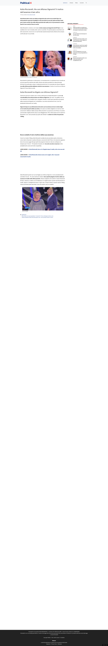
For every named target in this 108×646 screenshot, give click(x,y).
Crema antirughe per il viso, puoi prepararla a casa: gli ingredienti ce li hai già (80, 53)
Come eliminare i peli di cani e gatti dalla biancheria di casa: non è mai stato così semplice (80, 46)
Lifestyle (71, 2)
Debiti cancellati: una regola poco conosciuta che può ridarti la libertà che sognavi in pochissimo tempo (80, 29)
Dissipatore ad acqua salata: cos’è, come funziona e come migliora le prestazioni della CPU (80, 40)
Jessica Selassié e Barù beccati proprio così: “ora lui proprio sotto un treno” (37, 217)
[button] (86, 3)
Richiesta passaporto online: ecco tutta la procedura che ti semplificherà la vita (80, 59)
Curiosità (82, 2)
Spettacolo (65, 2)
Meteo (76, 2)
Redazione (48, 644)
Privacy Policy (54, 644)
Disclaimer (60, 644)
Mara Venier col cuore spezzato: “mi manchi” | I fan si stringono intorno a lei (37, 216)
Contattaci (62, 637)
